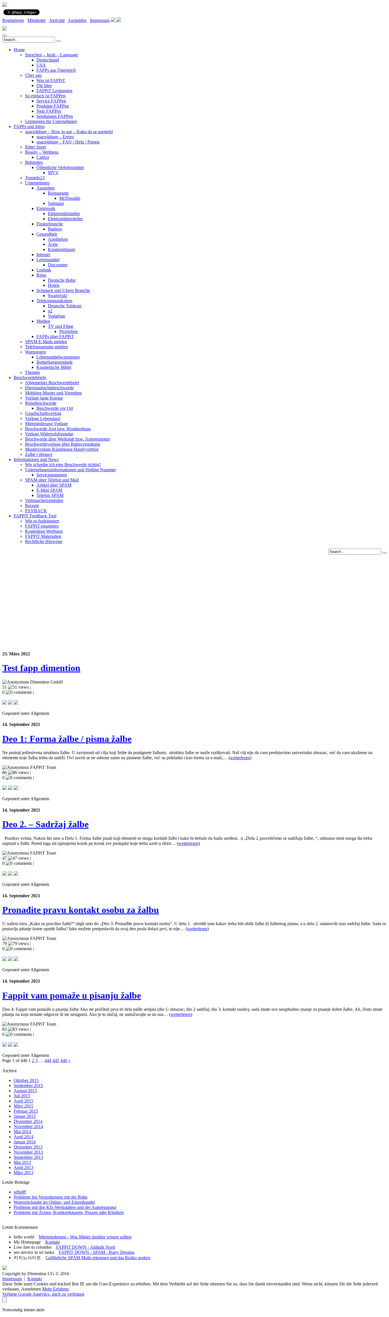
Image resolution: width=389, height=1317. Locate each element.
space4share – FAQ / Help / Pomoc (68, 141)
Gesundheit (46, 234)
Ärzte (53, 244)
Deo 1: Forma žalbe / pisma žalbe (67, 739)
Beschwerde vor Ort (54, 408)
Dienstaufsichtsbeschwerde (49, 387)
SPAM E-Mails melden (46, 341)
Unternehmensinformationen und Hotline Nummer (70, 469)
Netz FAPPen (48, 111)
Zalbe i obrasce (38, 454)
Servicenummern (51, 474)
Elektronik (45, 208)
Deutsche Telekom (64, 305)
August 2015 (25, 1090)
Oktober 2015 (26, 1080)
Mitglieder (36, 20)
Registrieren (13, 20)
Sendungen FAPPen (54, 116)
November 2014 (28, 1126)
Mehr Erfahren (55, 1289)
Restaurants (58, 193)
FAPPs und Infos (29, 126)
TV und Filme (60, 326)
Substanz (56, 203)
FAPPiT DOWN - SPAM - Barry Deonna (96, 1252)
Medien (43, 321)
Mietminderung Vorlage (46, 423)
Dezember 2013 (28, 1147)
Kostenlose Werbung (44, 531)
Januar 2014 (25, 1141)
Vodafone (56, 316)
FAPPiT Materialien (43, 536)
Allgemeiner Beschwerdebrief (52, 382)
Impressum (100, 20)
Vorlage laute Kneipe (44, 398)
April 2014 (23, 1136)
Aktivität (57, 20)
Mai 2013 (22, 1162)
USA (41, 65)
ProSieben (68, 331)
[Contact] (113, 20)
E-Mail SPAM (49, 490)
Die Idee (44, 85)
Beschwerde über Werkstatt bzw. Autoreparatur (67, 439)
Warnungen (35, 351)
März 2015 (23, 1106)
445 (55, 1060)
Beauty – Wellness (41, 152)
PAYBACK (36, 510)
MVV (53, 172)
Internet (43, 254)
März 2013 (23, 1172)
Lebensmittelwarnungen (58, 357)
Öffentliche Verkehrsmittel (60, 167)
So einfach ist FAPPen (45, 95)
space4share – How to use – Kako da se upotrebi (69, 131)
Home (19, 49)
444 (47, 1060)
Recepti (32, 505)
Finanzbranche (49, 223)
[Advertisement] (194, 594)
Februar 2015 (26, 1111)
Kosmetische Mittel (53, 367)
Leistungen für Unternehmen (51, 121)
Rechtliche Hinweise (43, 541)
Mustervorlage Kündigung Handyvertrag (62, 449)
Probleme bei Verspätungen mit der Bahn (50, 1197)
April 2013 (23, 1167)
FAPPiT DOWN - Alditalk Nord (85, 1247)
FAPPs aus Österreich (56, 70)
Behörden (34, 162)
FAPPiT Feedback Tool (35, 515)
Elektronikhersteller (65, 218)
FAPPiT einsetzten (42, 526)
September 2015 (28, 1085)
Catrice (42, 157)
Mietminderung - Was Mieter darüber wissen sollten (85, 1236)
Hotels (54, 285)
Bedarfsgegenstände (54, 362)
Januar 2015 (25, 1116)
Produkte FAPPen (52, 106)
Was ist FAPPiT (50, 80)
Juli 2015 (22, 1095)
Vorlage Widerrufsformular (49, 433)
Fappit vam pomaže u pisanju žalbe (71, 995)
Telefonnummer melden (46, 346)
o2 (50, 310)
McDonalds (69, 198)
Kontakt (52, 1242)
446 (63, 1060)
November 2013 (28, 1152)
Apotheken (58, 239)
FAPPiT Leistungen (54, 90)
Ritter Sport (35, 147)
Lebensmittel (48, 259)
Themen (32, 372)
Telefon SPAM (50, 495)
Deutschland (47, 59)
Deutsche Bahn (61, 280)
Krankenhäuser (61, 249)
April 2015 (23, 1100)
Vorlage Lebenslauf (42, 418)
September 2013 (28, 1157)
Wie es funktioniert (42, 520)
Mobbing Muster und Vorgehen (53, 392)
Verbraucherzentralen (44, 500)
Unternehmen (37, 182)
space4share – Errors (55, 136)
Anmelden (77, 20)
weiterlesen (240, 757)
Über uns (33, 75)
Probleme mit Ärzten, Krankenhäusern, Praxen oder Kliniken (69, 1212)
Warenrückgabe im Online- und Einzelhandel (54, 1202)
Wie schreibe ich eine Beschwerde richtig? (63, 464)
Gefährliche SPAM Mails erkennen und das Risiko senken (98, 1257)
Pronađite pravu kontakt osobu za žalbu (80, 910)
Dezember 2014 (28, 1121)
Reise (41, 275)
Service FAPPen (51, 100)
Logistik (43, 269)
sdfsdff (20, 1192)
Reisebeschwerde (40, 403)
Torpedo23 (35, 177)
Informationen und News (36, 459)
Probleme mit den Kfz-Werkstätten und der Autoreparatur (65, 1207)
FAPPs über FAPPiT (55, 336)
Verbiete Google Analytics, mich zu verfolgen (43, 1294)
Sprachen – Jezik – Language (51, 54)
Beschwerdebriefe (30, 377)
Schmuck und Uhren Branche (63, 290)
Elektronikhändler (64, 213)
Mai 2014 (22, 1131)
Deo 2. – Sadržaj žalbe (45, 824)
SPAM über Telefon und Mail (52, 480)
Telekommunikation (54, 300)
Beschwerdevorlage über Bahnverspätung (62, 444)
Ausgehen (45, 188)
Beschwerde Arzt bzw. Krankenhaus (58, 428)
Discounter (57, 264)
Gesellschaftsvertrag (43, 413)
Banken (55, 229)
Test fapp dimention (41, 668)
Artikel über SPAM (53, 485)
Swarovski (57, 295)
